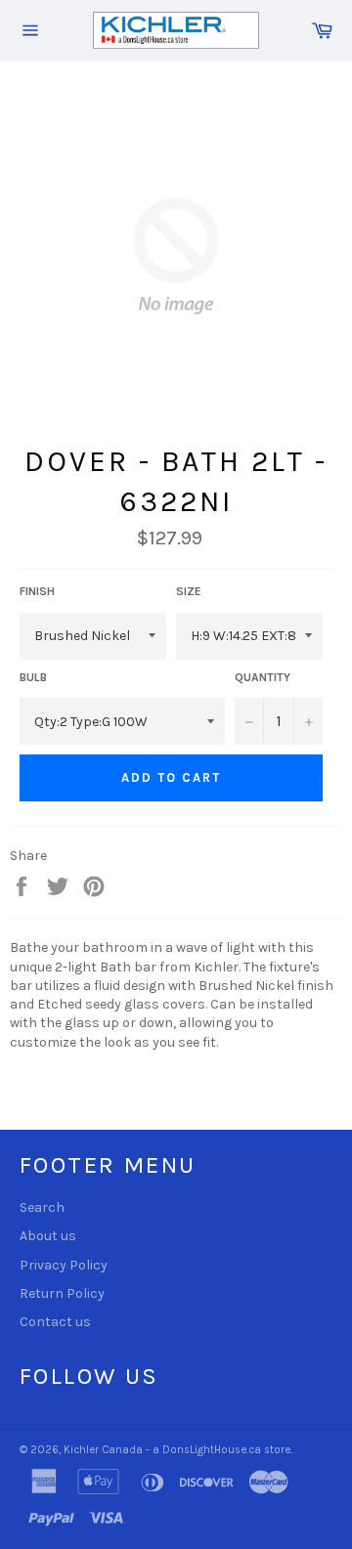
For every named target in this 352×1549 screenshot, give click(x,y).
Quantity (262, 677)
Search (42, 1207)
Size (188, 591)
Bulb (33, 677)
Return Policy (62, 1293)
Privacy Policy (64, 1265)
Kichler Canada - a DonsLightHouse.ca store (177, 1449)
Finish (37, 591)
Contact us (55, 1321)
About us (48, 1235)
